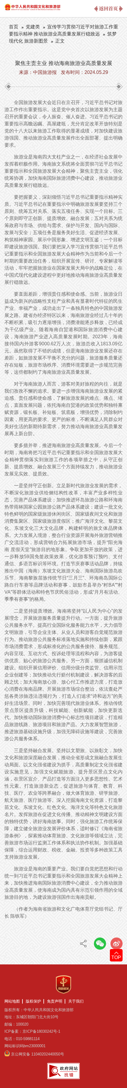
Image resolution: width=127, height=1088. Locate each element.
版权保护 (33, 1001)
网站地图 (12, 1001)
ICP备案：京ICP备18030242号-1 (32, 1031)
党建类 (33, 26)
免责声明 (54, 1001)
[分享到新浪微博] (116, 944)
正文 (60, 40)
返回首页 (108, 8)
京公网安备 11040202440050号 (37, 1054)
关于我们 (76, 1001)
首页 (13, 26)
